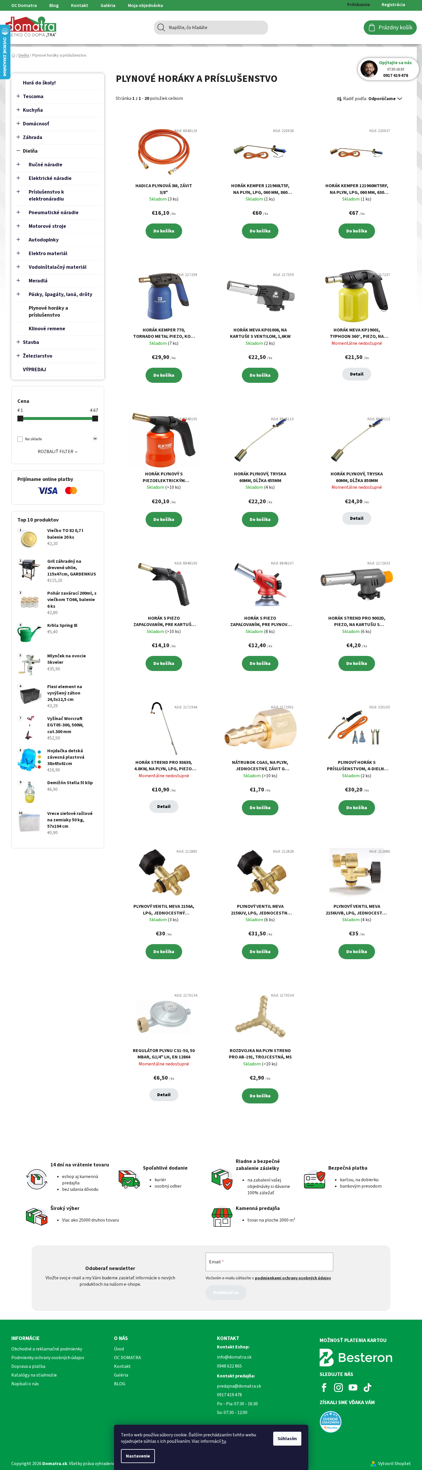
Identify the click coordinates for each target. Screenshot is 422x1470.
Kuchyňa (33, 110)
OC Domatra (24, 5)
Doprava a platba (28, 1366)
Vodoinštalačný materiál (57, 267)
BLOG (119, 1384)
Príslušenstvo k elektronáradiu (46, 195)
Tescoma (33, 96)
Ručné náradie (45, 164)
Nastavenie (138, 1456)
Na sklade (60, 439)
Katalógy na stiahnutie (34, 1375)
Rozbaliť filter (55, 451)
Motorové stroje (47, 226)
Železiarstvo (37, 356)
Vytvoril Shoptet (394, 1463)
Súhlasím (287, 1438)
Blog (54, 5)
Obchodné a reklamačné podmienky (46, 1349)
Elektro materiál (48, 253)
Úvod (119, 1349)
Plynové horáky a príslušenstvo (48, 311)
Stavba (31, 342)
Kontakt (79, 5)
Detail (356, 374)
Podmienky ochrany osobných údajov (47, 1357)
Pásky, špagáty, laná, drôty (60, 294)
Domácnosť (36, 123)
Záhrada (32, 137)
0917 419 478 (395, 75)
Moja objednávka (145, 5)
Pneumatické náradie (54, 212)
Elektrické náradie (50, 178)
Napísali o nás (25, 1384)
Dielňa (30, 151)
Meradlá (38, 280)
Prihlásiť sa (226, 1292)
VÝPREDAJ (34, 369)
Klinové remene (47, 328)
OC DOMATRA (127, 1357)
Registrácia (393, 4)
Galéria (108, 5)
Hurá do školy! (39, 82)
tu (224, 1441)
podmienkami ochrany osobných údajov (293, 1278)
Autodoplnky (44, 240)
